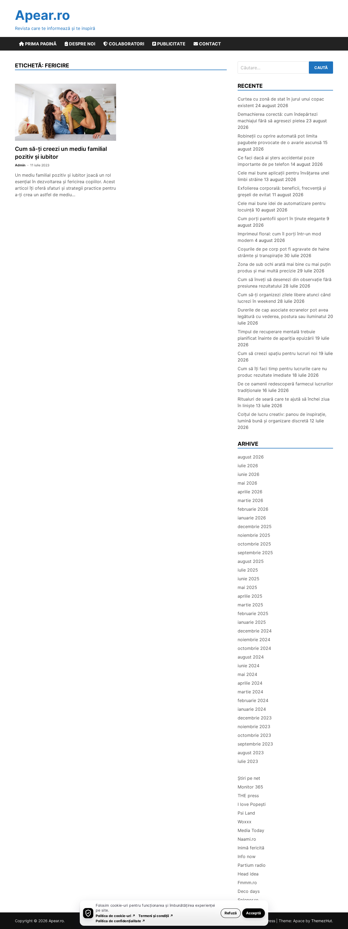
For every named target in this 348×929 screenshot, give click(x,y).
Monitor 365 (250, 787)
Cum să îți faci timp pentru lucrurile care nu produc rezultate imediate (282, 372)
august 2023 (251, 752)
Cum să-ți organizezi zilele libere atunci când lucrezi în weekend (284, 298)
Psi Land (246, 813)
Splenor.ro (248, 900)
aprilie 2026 (250, 491)
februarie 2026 (253, 509)
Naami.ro (247, 839)
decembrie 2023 (255, 718)
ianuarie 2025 (252, 622)
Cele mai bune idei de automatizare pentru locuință (281, 207)
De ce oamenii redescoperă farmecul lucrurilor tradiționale (285, 387)
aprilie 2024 (250, 683)
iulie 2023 (248, 761)
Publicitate (170, 43)
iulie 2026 (248, 465)
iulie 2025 (248, 570)
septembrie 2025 (255, 552)
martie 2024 (250, 691)
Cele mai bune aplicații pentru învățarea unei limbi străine (283, 176)
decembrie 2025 (255, 526)
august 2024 (251, 657)
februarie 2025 (253, 613)
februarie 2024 (253, 700)
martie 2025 (250, 604)
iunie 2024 (248, 665)
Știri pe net (249, 778)
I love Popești (252, 804)
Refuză (231, 913)
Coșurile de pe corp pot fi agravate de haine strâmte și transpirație (283, 252)
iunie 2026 (248, 474)
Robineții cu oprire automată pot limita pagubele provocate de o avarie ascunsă (280, 139)
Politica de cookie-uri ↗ (115, 916)
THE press (248, 795)
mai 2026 (247, 483)
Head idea (248, 874)
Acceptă (253, 913)
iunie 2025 (248, 578)
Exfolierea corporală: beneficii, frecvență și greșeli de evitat (282, 191)
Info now (247, 856)
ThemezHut (321, 920)
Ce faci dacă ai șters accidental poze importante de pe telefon (276, 161)
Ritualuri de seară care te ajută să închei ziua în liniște (284, 402)
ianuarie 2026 (252, 517)
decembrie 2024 (255, 631)
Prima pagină (40, 43)
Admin (20, 165)
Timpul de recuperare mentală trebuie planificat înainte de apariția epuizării (276, 335)
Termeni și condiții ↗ (155, 916)
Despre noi (81, 43)
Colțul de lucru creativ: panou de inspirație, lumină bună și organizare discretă (282, 417)
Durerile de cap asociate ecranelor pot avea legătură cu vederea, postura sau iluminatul (283, 313)
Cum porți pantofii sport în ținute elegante (281, 218)
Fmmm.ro (247, 882)
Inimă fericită (251, 847)
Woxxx (244, 821)
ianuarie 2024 (252, 709)
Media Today (251, 830)
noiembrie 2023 (254, 726)
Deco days (249, 891)
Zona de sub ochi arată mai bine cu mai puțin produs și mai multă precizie (284, 267)
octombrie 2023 (254, 735)
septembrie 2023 (255, 744)
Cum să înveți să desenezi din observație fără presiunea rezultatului (284, 283)
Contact (209, 43)
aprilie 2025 (250, 596)
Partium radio (252, 865)
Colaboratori (126, 43)
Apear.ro (42, 15)
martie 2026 (250, 500)
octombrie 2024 (254, 648)
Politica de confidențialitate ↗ (120, 921)
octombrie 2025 (254, 544)
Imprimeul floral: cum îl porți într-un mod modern (279, 237)
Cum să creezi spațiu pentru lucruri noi (277, 353)
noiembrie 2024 (254, 639)
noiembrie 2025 (254, 535)
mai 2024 (247, 674)
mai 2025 (247, 587)
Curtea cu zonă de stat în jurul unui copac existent (281, 102)
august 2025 (251, 561)
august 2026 (251, 457)
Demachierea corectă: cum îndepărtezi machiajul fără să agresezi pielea (278, 117)
